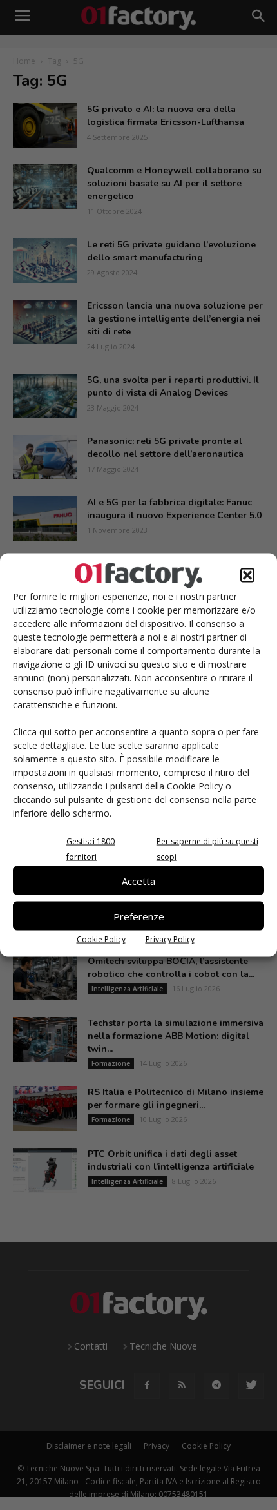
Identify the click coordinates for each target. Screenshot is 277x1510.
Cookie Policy (101, 939)
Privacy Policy (170, 939)
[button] (247, 575)
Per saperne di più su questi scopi (207, 849)
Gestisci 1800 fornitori (90, 849)
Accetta (138, 880)
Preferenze (138, 915)
